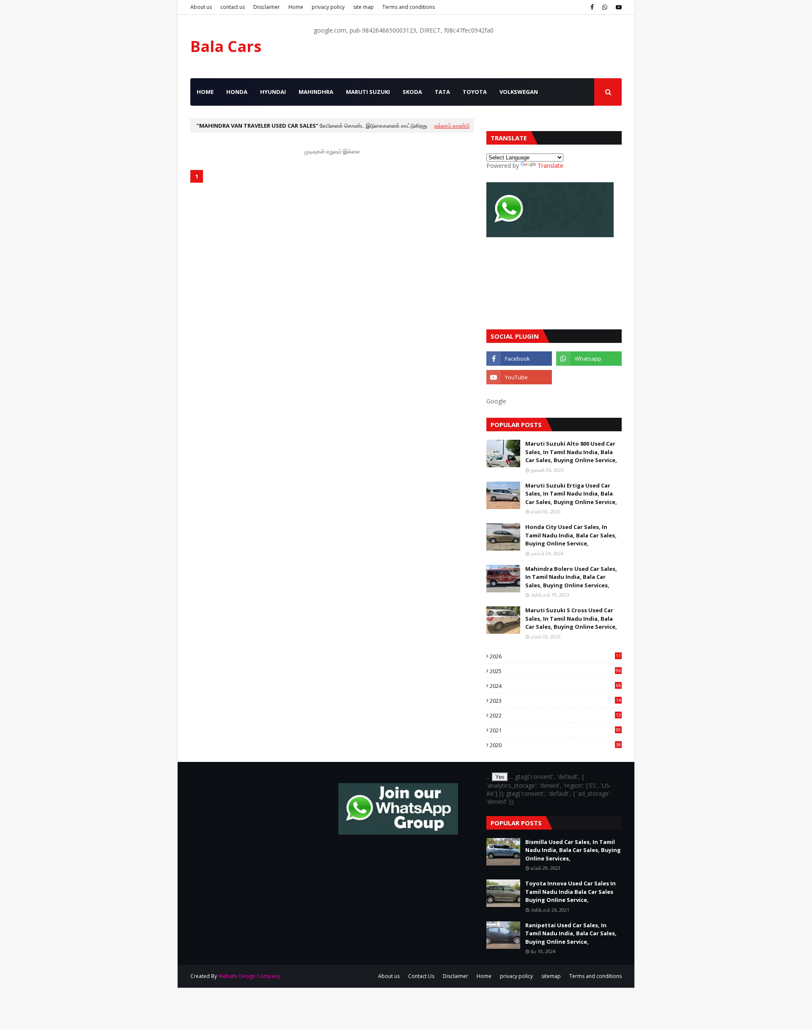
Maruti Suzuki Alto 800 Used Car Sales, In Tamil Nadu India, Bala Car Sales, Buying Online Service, (571, 452)
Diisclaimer (266, 7)
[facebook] (592, 7)
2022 (555, 715)
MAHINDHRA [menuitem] (316, 92)
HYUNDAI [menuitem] (273, 92)
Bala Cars (225, 46)
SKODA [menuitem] (412, 92)
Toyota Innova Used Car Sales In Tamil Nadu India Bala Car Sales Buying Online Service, (570, 891)
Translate (550, 166)
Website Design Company (249, 976)
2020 (555, 745)
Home (295, 7)
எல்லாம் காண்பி (451, 125)
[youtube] (618, 7)
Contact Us (421, 976)
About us (201, 7)
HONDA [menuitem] (236, 92)
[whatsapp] (604, 7)
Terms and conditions (408, 7)
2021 (555, 730)
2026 (555, 656)
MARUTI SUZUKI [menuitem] (368, 92)
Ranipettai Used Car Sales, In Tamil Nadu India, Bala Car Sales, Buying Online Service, (571, 933)
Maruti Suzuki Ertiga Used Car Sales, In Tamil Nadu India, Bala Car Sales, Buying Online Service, (571, 494)
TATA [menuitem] (442, 92)
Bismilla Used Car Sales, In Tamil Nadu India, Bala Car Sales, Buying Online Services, (573, 850)
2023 (555, 700)
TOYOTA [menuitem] (475, 92)
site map (363, 7)
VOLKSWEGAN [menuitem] (518, 92)
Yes (500, 777)
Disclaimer (455, 976)
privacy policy (328, 7)
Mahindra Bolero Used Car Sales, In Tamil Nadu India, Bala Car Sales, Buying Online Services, (571, 577)
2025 (555, 671)
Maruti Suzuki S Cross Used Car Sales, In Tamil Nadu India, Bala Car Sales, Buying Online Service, (571, 618)
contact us (232, 7)
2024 (555, 686)
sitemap (551, 976)
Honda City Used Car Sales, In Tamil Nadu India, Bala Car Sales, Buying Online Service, (571, 535)
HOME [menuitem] (205, 92)
